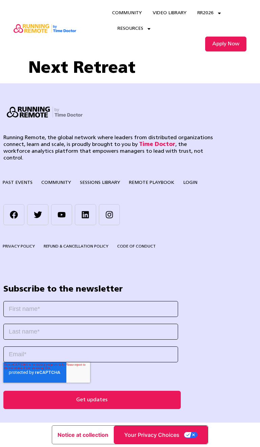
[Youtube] (61, 214)
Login (190, 182)
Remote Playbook (151, 182)
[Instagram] (109, 214)
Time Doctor (157, 144)
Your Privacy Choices (151, 434)
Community (127, 13)
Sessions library (100, 182)
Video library (170, 13)
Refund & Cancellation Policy (76, 246)
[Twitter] (37, 214)
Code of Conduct (136, 246)
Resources (130, 28)
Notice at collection (83, 434)
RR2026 (205, 13)
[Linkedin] (85, 214)
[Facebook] (13, 214)
